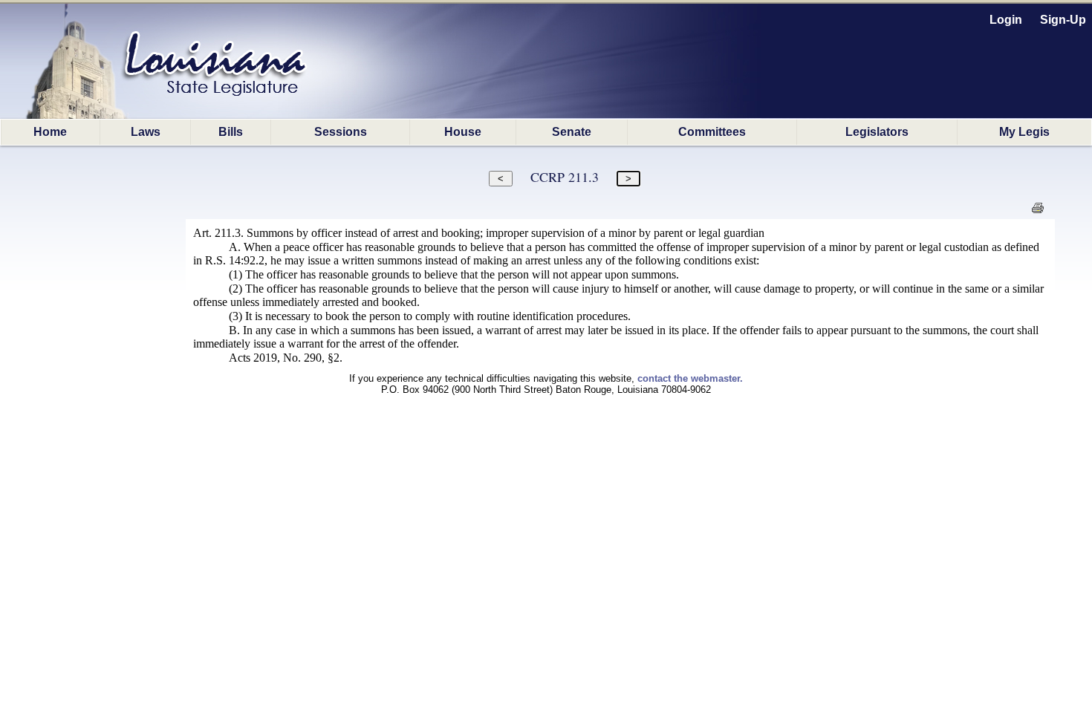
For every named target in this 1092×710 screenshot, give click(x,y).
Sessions (340, 132)
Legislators (877, 132)
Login (1005, 19)
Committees (712, 132)
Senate (571, 132)
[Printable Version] (1037, 212)
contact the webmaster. (690, 378)
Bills (230, 132)
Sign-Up (1063, 19)
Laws (145, 132)
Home (50, 132)
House (462, 132)
